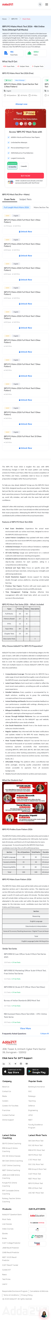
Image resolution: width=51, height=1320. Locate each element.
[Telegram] (15, 1063)
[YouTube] (26, 1063)
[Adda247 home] (7, 4)
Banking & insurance (36, 1087)
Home (4, 19)
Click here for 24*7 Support (17, 1058)
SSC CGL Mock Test (36, 1164)
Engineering (33, 1110)
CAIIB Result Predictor (10, 1252)
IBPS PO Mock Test (35, 1183)
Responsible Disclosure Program (15, 1291)
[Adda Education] (37, 1215)
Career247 (6, 1270)
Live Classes (7, 1224)
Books (4, 1238)
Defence (31, 1106)
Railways (31, 1096)
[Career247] (37, 1243)
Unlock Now (26, 231)
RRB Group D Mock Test (37, 1169)
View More (25, 1028)
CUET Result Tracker (10, 1265)
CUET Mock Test (34, 1174)
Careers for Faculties (10, 1106)
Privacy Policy (27, 1295)
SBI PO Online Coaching (11, 1143)
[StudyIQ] (37, 1229)
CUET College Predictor (11, 1243)
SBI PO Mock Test (35, 1155)
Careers (5, 1101)
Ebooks (5, 1233)
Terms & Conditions (11, 1295)
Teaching (32, 1101)
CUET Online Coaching (11, 1165)
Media (4, 1096)
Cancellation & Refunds (39, 1291)
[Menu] (46, 4)
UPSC (30, 1115)
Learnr (4, 1284)
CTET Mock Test (34, 1160)
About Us (5, 1087)
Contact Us (6, 1091)
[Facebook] (21, 1063)
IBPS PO (14, 19)
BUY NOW (25, 176)
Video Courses (7, 1229)
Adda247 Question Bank (11, 1214)
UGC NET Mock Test (36, 1193)
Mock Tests (6, 1219)
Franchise (6, 1110)
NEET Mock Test (34, 1179)
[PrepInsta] (37, 1236)
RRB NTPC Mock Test (36, 1150)
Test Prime (6, 1279)
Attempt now (21, 104)
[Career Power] (37, 1222)
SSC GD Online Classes (11, 1156)
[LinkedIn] (3, 1063)
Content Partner (8, 1115)
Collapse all (44, 1033)
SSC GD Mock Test (35, 1145)
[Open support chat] (44, 1314)
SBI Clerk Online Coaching (12, 1161)
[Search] (40, 4)
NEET (30, 1120)
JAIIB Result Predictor (10, 1248)
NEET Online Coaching (11, 1170)
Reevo (4, 1275)
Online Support (8, 1120)
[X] (9, 1063)
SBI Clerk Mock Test (35, 1141)
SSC (30, 1091)
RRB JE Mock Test (35, 1188)
